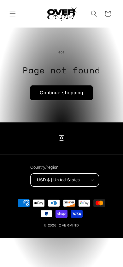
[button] (13, 14)
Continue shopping (61, 92)
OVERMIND (69, 225)
